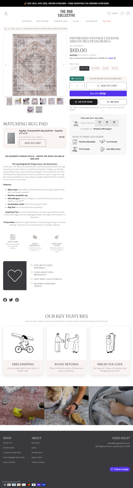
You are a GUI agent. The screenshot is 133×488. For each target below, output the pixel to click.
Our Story (35, 443)
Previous (6, 65)
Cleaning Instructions (12, 452)
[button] (113, 13)
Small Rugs (15, 29)
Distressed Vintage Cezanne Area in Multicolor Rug (45, 29)
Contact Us (7, 443)
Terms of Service (38, 462)
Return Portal (9, 448)
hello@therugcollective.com (119, 443)
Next (63, 65)
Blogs (34, 448)
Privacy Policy (37, 457)
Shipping (73, 55)
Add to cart (32, 143)
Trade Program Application (13, 457)
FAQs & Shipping (9, 462)
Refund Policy (37, 452)
